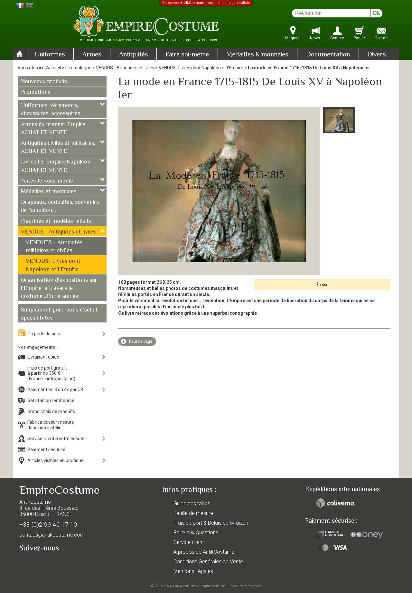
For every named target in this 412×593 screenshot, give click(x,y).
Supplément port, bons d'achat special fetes (59, 314)
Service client (188, 542)
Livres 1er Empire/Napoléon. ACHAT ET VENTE (56, 166)
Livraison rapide (43, 357)
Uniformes (50, 55)
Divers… (378, 55)
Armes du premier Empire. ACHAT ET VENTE (54, 128)
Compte (337, 38)
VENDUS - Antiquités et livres (125, 67)
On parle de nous (44, 333)
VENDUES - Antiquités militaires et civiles (54, 246)
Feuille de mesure (193, 513)
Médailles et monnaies (48, 191)
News (315, 38)
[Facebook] (35, 563)
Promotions (35, 92)
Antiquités (133, 55)
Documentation (328, 55)
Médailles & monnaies (257, 55)
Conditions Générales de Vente (208, 561)
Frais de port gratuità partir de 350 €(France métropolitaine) (51, 373)
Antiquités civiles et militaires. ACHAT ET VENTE (58, 147)
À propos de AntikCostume (203, 552)
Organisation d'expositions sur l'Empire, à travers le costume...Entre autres (59, 288)
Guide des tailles (191, 503)
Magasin (293, 38)
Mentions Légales (193, 571)
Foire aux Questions (195, 532)
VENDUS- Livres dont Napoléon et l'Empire (201, 67)
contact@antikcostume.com (52, 535)
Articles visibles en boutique (55, 460)
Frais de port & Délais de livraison (210, 523)
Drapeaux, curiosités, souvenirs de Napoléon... (60, 206)
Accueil (53, 67)
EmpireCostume (212, 586)
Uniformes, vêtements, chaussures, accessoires (50, 109)
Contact (382, 38)
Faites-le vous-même (47, 181)
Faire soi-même (187, 55)
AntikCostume (184, 586)
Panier (359, 38)
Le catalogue (78, 67)
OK (376, 13)
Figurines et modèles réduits (56, 221)
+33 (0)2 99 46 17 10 (48, 524)
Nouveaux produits (44, 81)
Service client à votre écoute (56, 438)
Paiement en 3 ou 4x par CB (55, 389)
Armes (91, 55)
